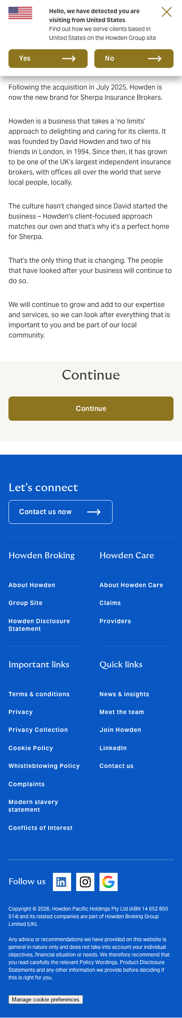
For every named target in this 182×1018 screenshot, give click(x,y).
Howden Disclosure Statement (39, 625)
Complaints (26, 784)
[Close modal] (167, 11)
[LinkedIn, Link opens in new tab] (62, 881)
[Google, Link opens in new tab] (108, 881)
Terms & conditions (39, 694)
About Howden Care (131, 585)
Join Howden (120, 730)
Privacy (20, 712)
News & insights (124, 694)
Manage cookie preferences (46, 999)
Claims (110, 603)
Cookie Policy (30, 748)
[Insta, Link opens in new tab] (85, 881)
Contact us (116, 766)
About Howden (31, 585)
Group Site (25, 603)
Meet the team (121, 712)
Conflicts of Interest (40, 828)
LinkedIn (113, 748)
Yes (25, 58)
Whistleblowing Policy (44, 766)
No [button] (109, 58)
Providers (115, 621)
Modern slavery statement (33, 805)
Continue (91, 408)
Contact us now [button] (45, 511)
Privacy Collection (38, 730)
